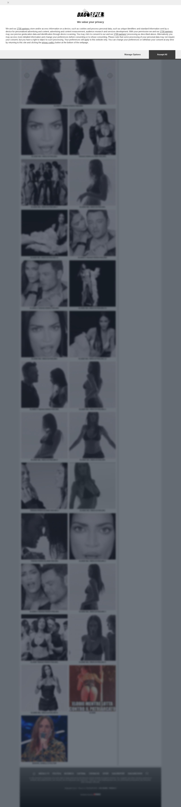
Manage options (132, 54)
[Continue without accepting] (8, 2)
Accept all (162, 54)
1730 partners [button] (23, 28)
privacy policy (48, 42)
